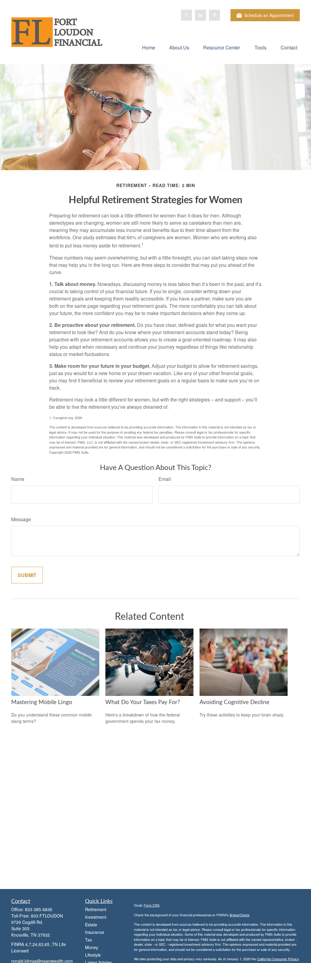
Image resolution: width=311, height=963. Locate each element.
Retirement (95, 909)
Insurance (94, 932)
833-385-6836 (38, 909)
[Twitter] (186, 15)
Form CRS (151, 905)
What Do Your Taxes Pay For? (142, 702)
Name (17, 478)
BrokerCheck (239, 914)
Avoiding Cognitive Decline (234, 702)
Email (165, 478)
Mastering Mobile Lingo (41, 702)
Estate (91, 924)
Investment (95, 917)
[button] (149, 47)
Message (21, 519)
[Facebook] (214, 15)
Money (91, 947)
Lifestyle (93, 955)
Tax (88, 940)
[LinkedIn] (200, 15)
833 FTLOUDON (47, 916)
